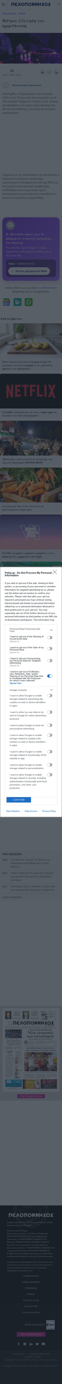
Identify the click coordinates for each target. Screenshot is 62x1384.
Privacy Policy (49, 811)
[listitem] (31, 630)
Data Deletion (13, 811)
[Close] (56, 573)
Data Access (31, 811)
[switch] (49, 637)
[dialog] (31, 692)
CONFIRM (19, 800)
